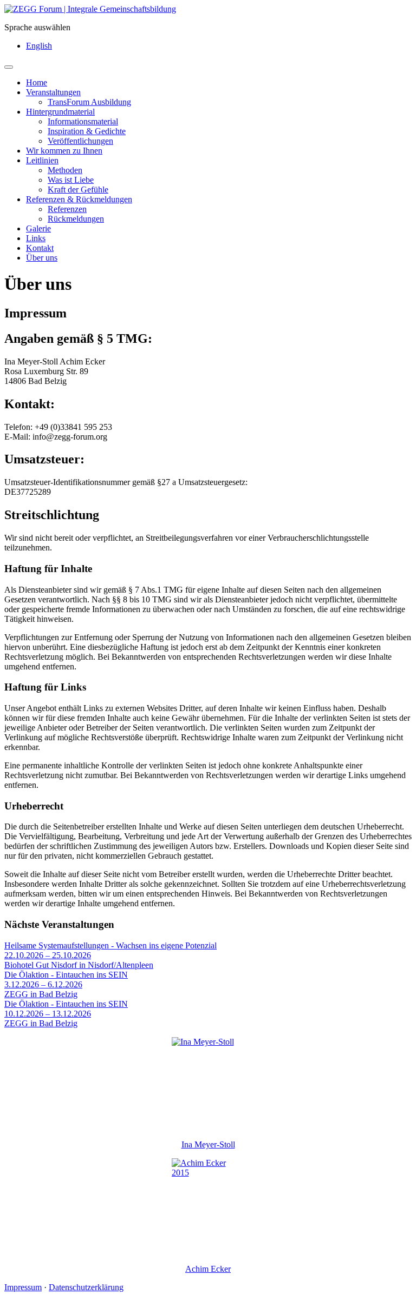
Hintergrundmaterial (60, 111)
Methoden (65, 170)
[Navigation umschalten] (8, 67)
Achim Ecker (208, 1268)
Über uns (41, 257)
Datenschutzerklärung (86, 1287)
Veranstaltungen (53, 92)
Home (36, 82)
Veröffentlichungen (80, 140)
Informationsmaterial (83, 121)
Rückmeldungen (76, 218)
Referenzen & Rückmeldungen (79, 199)
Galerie (38, 228)
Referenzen (67, 209)
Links (36, 238)
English (39, 45)
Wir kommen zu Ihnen (64, 150)
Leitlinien (42, 160)
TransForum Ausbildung (89, 102)
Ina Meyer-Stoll (208, 1144)
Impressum (23, 1287)
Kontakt (40, 248)
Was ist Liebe (71, 179)
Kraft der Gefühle (78, 189)
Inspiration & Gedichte (87, 131)
